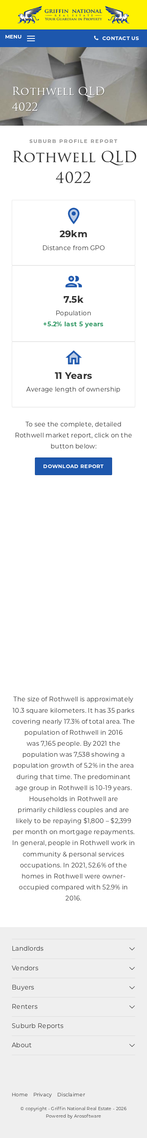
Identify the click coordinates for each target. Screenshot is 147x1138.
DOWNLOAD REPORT (73, 466)
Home (20, 1095)
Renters (25, 1006)
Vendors (25, 968)
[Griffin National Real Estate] (73, 14)
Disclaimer (71, 1095)
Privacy (42, 1095)
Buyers (23, 987)
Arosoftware (87, 1116)
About (22, 1045)
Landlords (28, 948)
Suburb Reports (38, 1026)
